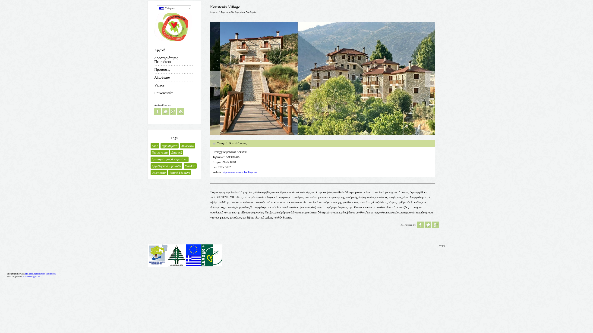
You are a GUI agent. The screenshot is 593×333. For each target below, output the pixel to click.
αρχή (442, 245)
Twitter (165, 111)
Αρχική (159, 50)
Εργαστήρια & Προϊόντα (166, 166)
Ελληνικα (169, 8)
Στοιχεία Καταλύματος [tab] (232, 143)
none (155, 146)
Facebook (157, 111)
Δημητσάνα (240, 12)
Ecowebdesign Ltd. (31, 276)
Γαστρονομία (160, 152)
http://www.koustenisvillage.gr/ (240, 172)
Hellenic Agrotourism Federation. (40, 273)
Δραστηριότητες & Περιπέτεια (169, 159)
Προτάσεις (162, 69)
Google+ (173, 111)
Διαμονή (176, 152)
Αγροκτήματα (169, 146)
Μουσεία (190, 166)
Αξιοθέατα (162, 77)
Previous (215, 79)
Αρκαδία (230, 12)
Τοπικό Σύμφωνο (179, 172)
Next (430, 79)
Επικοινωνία (163, 93)
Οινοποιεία (159, 172)
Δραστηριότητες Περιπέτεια (166, 60)
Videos (159, 85)
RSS (180, 111)
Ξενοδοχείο (251, 12)
